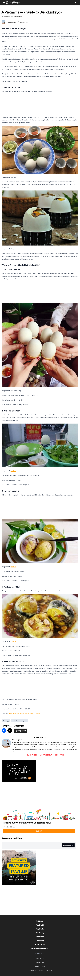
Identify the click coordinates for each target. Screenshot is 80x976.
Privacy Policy (40, 966)
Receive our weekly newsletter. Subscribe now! (27, 822)
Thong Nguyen (17, 740)
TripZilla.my (40, 933)
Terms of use (40, 962)
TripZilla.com (40, 921)
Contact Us (40, 958)
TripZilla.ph (40, 937)
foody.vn (13, 471)
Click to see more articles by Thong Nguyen (45, 755)
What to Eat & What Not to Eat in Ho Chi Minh (24, 713)
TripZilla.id (40, 925)
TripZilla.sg (40, 940)
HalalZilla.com (40, 944)
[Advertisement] (40, 104)
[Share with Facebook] (4, 730)
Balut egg (6, 721)
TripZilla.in (40, 929)
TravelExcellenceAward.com (40, 948)
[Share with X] (9, 730)
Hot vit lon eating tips (19, 721)
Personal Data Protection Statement (40, 970)
